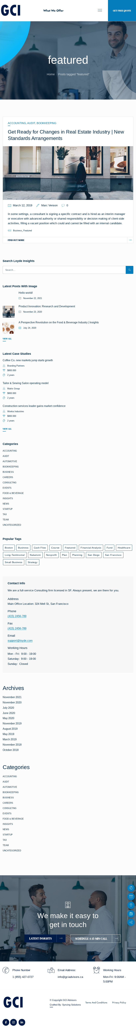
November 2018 (12, 744)
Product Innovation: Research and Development (47, 306)
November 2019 (12, 723)
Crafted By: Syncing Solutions (65, 1004)
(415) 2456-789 (17, 616)
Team (6, 519)
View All (7, 338)
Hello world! (26, 292)
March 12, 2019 (22, 205)
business (17, 230)
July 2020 (8, 707)
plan (64, 555)
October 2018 (11, 750)
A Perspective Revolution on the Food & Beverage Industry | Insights (59, 322)
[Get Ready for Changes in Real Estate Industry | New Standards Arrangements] (68, 173)
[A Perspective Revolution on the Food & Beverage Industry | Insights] (9, 328)
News (6, 504)
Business (8, 472)
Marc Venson (49, 205)
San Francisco (113, 555)
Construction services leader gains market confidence (34, 406)
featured (27, 230)
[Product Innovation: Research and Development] (9, 312)
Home (51, 74)
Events (7, 488)
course (55, 547)
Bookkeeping (46, 123)
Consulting (9, 482)
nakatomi (35, 555)
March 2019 (10, 739)
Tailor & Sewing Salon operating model (26, 383)
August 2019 (10, 728)
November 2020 (12, 702)
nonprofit (51, 555)
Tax (5, 514)
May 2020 (8, 718)
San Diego (94, 555)
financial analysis (91, 547)
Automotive (10, 461)
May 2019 (8, 734)
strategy (32, 562)
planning (77, 555)
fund (110, 547)
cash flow (40, 547)
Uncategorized (12, 525)
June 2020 (9, 713)
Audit (31, 123)
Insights (8, 498)
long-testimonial (15, 555)
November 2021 (12, 697)
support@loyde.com (20, 640)
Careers (8, 477)
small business (13, 562)
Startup (8, 509)
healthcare (124, 547)
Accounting (17, 123)
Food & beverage (13, 493)
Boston (9, 547)
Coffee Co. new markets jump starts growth (28, 360)
